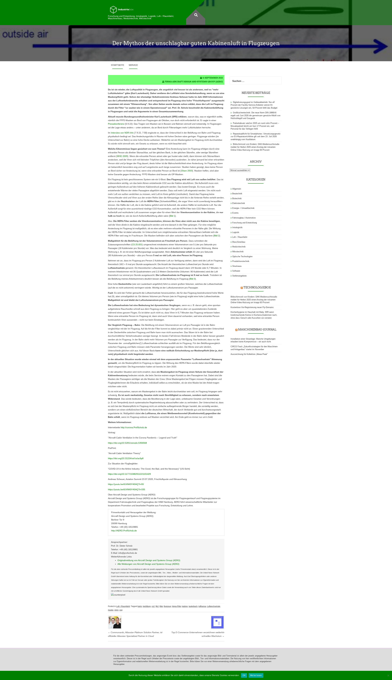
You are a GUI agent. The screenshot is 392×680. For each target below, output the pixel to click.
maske (110, 610)
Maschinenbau (238, 242)
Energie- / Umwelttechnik (243, 208)
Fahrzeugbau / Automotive (244, 218)
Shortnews (237, 266)
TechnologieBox (257, 287)
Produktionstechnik (240, 261)
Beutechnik (237, 193)
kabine (185, 606)
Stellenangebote (239, 276)
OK (244, 675)
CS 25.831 (137, 244)
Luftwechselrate (213, 606)
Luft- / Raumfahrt (123, 606)
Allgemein (236, 189)
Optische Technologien (242, 256)
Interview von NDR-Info (122, 132)
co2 (153, 606)
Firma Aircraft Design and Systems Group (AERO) (194, 82)
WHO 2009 (122, 156)
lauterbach (193, 606)
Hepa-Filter (176, 606)
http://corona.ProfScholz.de (134, 427)
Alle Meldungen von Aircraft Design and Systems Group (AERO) (148, 564)
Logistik (235, 232)
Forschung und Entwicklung (244, 223)
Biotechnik (237, 198)
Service (133, 65)
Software (236, 271)
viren (116, 610)
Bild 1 (172, 216)
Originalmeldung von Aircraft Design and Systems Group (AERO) (148, 560)
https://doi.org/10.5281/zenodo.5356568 (127, 443)
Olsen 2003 (186, 170)
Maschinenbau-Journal (257, 329)
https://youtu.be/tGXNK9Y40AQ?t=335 (126, 489)
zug (121, 610)
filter (161, 606)
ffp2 (157, 606)
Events (235, 213)
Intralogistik (237, 227)
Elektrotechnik (238, 203)
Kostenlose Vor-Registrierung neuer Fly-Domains (252, 307)
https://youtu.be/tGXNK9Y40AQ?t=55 (126, 484)
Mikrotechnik (238, 251)
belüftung (147, 606)
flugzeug (167, 606)
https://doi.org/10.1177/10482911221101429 (129, 474)
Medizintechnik (239, 247)
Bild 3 (192, 279)
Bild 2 (216, 235)
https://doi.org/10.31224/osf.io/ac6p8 (125, 458)
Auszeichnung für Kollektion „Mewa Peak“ (249, 354)
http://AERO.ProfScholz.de (124, 530)
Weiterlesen (256, 675)
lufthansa (202, 606)
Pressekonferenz (116, 124)
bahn (140, 606)
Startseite (117, 65)
